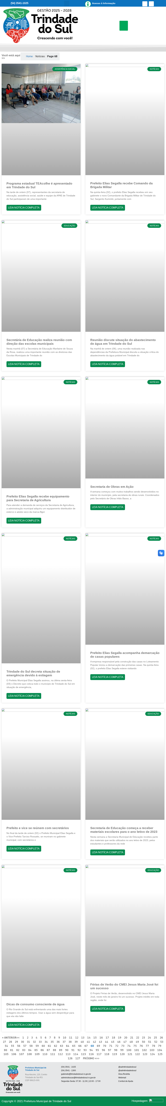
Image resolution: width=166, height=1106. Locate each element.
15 (95, 1037)
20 (125, 1037)
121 (130, 1054)
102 (144, 1050)
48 (131, 1041)
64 (67, 1045)
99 (122, 1050)
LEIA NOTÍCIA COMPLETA (24, 207)
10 (64, 1037)
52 (155, 1041)
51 (149, 1041)
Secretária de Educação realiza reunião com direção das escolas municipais (39, 341)
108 (29, 1054)
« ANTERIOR (9, 1037)
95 (97, 1050)
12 (76, 1037)
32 (34, 1041)
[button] (66, 3)
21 (131, 1037)
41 (88, 1041)
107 (21, 1054)
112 (60, 1054)
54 (6, 1045)
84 (29, 1050)
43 (100, 1041)
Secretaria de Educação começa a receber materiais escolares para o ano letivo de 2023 (123, 829)
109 (37, 1054)
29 (16, 1041)
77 (147, 1045)
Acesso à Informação (103, 3)
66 (80, 1045)
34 (46, 1041)
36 (58, 1041)
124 (152, 1054)
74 (128, 1045)
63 (61, 1045)
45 (112, 1041)
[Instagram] (151, 3)
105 (6, 1054)
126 (70, 1058)
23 (143, 1037)
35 (52, 1041)
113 (68, 1054)
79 (159, 1045)
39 (76, 1041)
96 (103, 1050)
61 (49, 1045)
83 (23, 1050)
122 (137, 1054)
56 (18, 1045)
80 (5, 1050)
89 (60, 1050)
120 (122, 1054)
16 (101, 1037)
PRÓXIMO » (89, 1058)
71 (110, 1045)
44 (106, 1041)
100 (128, 1050)
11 (70, 1037)
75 (135, 1045)
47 (125, 1041)
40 (82, 1041)
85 (36, 1050)
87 (48, 1050)
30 (22, 1041)
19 (119, 1037)
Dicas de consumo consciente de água (35, 1004)
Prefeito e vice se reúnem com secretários (37, 828)
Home (29, 56)
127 (77, 1058)
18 (113, 1037)
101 (136, 1050)
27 (4, 1041)
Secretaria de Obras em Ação (112, 486)
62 (55, 1045)
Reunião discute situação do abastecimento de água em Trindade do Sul (123, 341)
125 (160, 1054)
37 (64, 1041)
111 (52, 1054)
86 (42, 1050)
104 (159, 1050)
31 (28, 1041)
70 (104, 1045)
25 (155, 1037)
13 (82, 1037)
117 (99, 1054)
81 (11, 1050)
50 (143, 1041)
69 (98, 1045)
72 (116, 1045)
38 (70, 1041)
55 (12, 1045)
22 (137, 1037)
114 (75, 1054)
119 (114, 1054)
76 (141, 1045)
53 (161, 1041)
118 (106, 1054)
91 (73, 1050)
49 (137, 1041)
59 (37, 1045)
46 (118, 1041)
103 (152, 1050)
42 (94, 1041)
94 (91, 1050)
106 (13, 1054)
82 (17, 1050)
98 (115, 1050)
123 (145, 1054)
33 (40, 1041)
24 (149, 1037)
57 (24, 1045)
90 (66, 1050)
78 (153, 1045)
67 (86, 1045)
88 (54, 1050)
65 (73, 1045)
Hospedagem (140, 1100)
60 (43, 1045)
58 (31, 1045)
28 (10, 1041)
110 (44, 1054)
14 (88, 1037)
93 (85, 1050)
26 (161, 1037)
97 (109, 1050)
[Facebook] (144, 3)
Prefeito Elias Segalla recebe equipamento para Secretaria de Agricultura (37, 498)
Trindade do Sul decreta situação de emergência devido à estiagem (33, 673)
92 (79, 1050)
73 (122, 1045)
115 (83, 1054)
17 (107, 1037)
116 (91, 1054)
